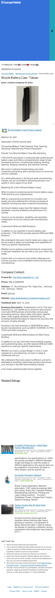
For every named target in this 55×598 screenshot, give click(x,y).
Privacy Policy (15, 591)
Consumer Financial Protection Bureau (33, 565)
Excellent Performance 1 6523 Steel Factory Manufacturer (31, 446)
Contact (44, 591)
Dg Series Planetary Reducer (28, 475)
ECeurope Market (11, 2)
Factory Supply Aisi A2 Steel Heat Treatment (30, 506)
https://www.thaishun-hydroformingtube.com (30, 298)
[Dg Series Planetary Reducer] (7, 479)
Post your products (42, 587)
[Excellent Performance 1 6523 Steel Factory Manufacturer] (7, 449)
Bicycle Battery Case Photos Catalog (24, 130)
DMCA (36, 591)
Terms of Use (27, 591)
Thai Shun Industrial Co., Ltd (25, 277)
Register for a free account (23, 587)
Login (9, 587)
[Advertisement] (27, 33)
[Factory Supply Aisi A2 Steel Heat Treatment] (7, 509)
